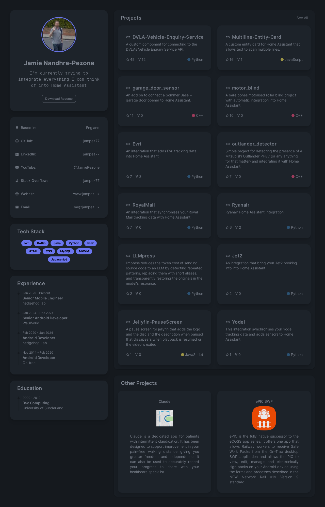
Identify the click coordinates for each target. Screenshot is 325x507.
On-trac (29, 362)
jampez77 (91, 141)
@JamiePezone (87, 167)
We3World (31, 323)
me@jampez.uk (87, 207)
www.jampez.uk (86, 194)
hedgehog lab (34, 303)
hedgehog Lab (35, 343)
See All (302, 18)
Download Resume (59, 98)
